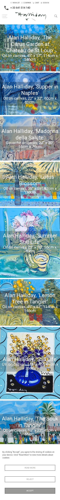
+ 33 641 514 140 (20, 7)
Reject (30, 479)
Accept (30, 491)
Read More (30, 468)
